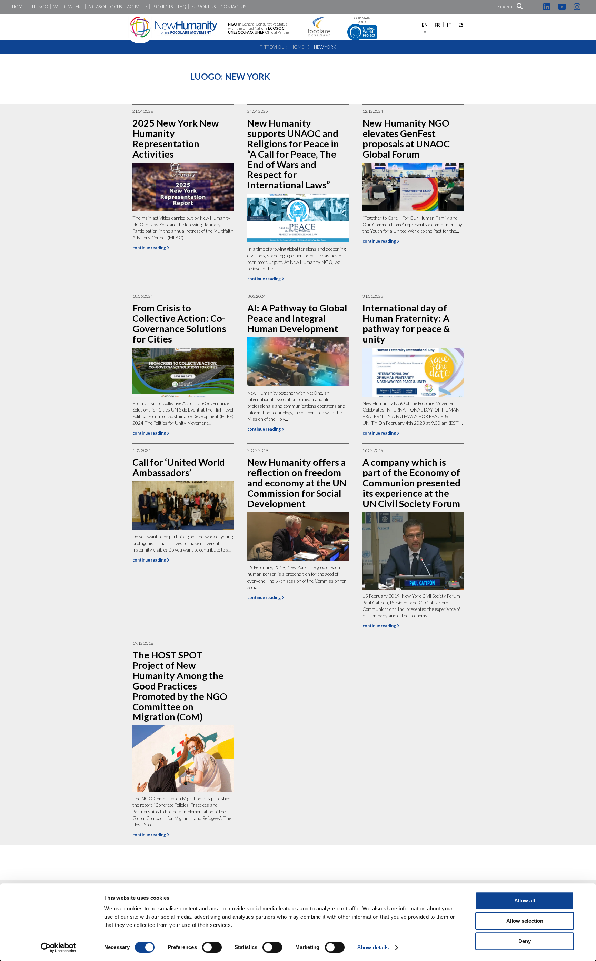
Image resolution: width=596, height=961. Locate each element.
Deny (524, 941)
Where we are (68, 6)
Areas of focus (105, 6)
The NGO (39, 6)
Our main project (362, 20)
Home (18, 6)
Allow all (524, 900)
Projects (162, 6)
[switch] (212, 947)
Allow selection (524, 921)
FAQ (182, 6)
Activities (137, 6)
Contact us (233, 6)
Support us (203, 6)
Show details (373, 947)
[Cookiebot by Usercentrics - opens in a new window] (58, 947)
